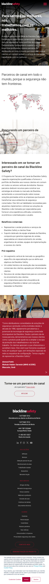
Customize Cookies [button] (15, 579)
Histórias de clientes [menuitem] (24, 502)
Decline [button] (36, 579)
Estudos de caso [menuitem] (24, 499)
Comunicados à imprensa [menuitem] (24, 533)
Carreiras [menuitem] (24, 516)
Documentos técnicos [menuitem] (24, 506)
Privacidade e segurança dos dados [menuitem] (24, 537)
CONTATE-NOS (24, 544)
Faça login (30, 387)
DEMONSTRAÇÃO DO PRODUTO (24, 552)
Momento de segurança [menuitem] (24, 488)
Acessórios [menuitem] (24, 471)
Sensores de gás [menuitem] (25, 474)
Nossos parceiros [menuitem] (24, 526)
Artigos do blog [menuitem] (24, 485)
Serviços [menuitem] (24, 457)
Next (46, 372)
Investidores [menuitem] (24, 523)
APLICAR (24, 393)
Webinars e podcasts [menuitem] (24, 495)
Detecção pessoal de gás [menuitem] (24, 461)
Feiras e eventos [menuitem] (24, 492)
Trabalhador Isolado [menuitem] (24, 468)
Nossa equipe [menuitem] (24, 520)
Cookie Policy (8, 568)
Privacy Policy (38, 566)
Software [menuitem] (24, 454)
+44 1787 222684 (24, 428)
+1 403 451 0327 (24, 435)
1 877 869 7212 (24, 416)
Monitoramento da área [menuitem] (25, 464)
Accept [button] (26, 579)
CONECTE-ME (13, 142)
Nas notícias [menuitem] (24, 530)
